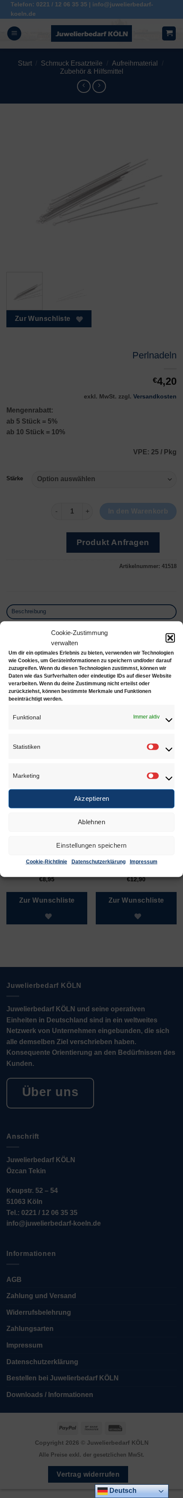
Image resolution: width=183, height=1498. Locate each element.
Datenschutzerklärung (98, 862)
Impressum (143, 862)
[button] (170, 637)
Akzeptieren (91, 798)
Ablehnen (92, 821)
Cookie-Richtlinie (46, 862)
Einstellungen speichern (91, 845)
